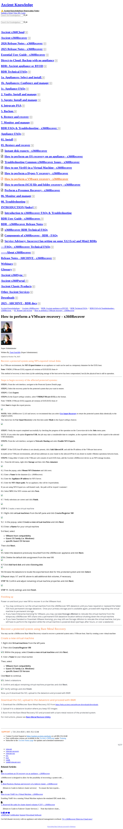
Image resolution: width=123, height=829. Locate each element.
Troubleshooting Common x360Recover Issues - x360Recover (42, 162)
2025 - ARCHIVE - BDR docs (19, 303)
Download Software (33, 815)
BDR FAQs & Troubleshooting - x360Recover (29, 128)
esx (7, 756)
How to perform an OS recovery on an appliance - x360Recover (44, 156)
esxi (7, 758)
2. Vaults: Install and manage (19, 94)
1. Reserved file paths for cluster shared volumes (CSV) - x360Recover (28, 805)
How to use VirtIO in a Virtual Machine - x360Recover (38, 167)
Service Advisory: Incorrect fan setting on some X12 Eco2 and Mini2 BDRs (51, 241)
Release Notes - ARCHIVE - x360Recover (26, 258)
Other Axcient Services (15, 291)
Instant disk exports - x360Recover (26, 150)
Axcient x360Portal (13, 280)
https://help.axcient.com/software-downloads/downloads (76, 705)
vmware (9, 749)
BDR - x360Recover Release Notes (22, 224)
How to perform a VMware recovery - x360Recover (36, 179)
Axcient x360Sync (12, 275)
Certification (14, 815)
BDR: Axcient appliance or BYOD (22, 66)
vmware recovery (12, 751)
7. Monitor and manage (15, 122)
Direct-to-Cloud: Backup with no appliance (27, 60)
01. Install (7, 139)
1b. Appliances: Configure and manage (25, 83)
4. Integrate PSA (11, 105)
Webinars (7, 263)
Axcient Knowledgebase (10, 308)
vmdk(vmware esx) (13, 762)
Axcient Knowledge (17, 5)
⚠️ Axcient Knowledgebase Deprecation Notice (20, 11)
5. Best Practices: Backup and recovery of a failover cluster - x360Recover (29, 784)
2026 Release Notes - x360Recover (22, 43)
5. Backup (7, 111)
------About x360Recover (16, 252)
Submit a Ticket (7, 13)
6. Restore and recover (15, 116)
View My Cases (19, 13)
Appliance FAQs (11, 133)
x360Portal (5, 815)
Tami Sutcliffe (14, 352)
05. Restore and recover (15, 145)
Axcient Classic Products (16, 286)
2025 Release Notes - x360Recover (22, 49)
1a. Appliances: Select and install (21, 77)
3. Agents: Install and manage (19, 100)
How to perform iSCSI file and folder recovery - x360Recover (42, 184)
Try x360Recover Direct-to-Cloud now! (77, 819)
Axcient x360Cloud (12, 32)
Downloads (7, 297)
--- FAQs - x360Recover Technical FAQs (25, 246)
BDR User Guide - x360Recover (21, 218)
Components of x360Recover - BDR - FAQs (31, 235)
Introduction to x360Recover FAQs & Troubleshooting (38, 212)
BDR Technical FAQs (14, 71)
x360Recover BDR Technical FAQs (26, 229)
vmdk (8, 760)
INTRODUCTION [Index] (17, 207)
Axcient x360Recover (14, 37)
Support (23, 815)
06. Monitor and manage (16, 195)
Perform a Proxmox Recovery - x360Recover (32, 190)
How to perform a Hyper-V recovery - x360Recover (36, 173)
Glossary (6, 269)
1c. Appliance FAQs (13, 88)
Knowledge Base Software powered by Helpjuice (61, 826)
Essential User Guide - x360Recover (23, 54)
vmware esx (10, 753)
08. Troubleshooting (13, 201)
